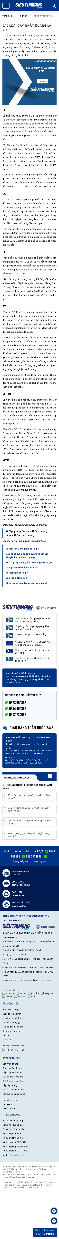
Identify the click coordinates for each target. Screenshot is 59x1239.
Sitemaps (7, 1039)
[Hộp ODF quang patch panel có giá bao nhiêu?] (9, 659)
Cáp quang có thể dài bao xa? (22, 567)
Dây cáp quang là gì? (17, 578)
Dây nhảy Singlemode (13, 1068)
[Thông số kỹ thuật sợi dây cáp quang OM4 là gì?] (9, 651)
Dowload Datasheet (12, 1031)
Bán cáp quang (25, 535)
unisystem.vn (8, 1108)
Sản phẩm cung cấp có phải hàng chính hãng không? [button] (27, 796)
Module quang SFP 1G (13, 1138)
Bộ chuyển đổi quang (12, 1120)
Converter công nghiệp (13, 1129)
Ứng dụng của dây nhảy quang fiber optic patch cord (32, 628)
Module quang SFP (11, 1133)
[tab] (29, 796)
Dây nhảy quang (10, 1064)
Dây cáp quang (9, 1085)
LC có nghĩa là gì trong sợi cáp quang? (26, 583)
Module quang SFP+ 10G (14, 1142)
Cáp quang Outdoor (20, 531)
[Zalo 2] (54, 1221)
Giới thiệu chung (10, 1009)
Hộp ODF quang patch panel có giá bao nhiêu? (32, 659)
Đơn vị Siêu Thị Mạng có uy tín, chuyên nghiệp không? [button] (28, 822)
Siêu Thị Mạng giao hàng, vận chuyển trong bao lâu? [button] (27, 835)
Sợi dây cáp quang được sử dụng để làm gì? (29, 562)
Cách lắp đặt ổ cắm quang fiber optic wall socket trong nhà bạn (32, 620)
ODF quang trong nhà (12, 1076)
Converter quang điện (13, 1125)
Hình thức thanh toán (12, 1018)
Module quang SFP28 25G (15, 1146)
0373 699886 (45, 967)
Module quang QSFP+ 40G (15, 1150)
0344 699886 (20, 967)
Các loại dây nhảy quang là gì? (22, 548)
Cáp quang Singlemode (13, 1094)
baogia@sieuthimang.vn (29, 861)
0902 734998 (20, 980)
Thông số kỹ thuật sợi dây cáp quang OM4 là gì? (33, 651)
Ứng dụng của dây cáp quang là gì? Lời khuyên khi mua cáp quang (27, 555)
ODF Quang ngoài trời (12, 1081)
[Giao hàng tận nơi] (29, 727)
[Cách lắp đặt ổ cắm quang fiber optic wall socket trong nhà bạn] (9, 619)
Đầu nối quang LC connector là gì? (31, 634)
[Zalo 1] (54, 1211)
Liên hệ (5, 1035)
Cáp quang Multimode (13, 1089)
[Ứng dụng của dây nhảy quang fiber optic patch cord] (9, 627)
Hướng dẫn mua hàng (12, 1026)
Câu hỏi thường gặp (11, 1022)
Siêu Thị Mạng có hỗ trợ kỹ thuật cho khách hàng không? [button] (27, 809)
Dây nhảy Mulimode (12, 1072)
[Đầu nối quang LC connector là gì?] (9, 635)
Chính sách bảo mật (11, 1014)
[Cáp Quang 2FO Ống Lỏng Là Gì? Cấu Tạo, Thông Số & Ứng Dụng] (9, 643)
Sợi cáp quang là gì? (17, 572)
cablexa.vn (7, 1104)
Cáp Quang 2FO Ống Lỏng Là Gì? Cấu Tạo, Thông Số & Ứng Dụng (32, 643)
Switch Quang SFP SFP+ (14, 1155)
